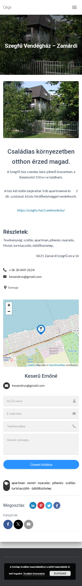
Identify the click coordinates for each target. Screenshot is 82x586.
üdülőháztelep (41, 488)
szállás (70, 483)
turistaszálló (20, 488)
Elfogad (60, 573)
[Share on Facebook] (56, 505)
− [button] (9, 311)
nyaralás (44, 483)
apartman (18, 483)
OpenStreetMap (57, 365)
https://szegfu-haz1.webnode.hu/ (41, 210)
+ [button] (9, 305)
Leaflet (31, 365)
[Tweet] (48, 505)
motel (31, 483)
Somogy (13, 287)
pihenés (57, 483)
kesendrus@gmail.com (25, 276)
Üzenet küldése (41, 464)
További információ (34, 573)
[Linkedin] (32, 505)
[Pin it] (40, 505)
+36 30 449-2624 (21, 270)
